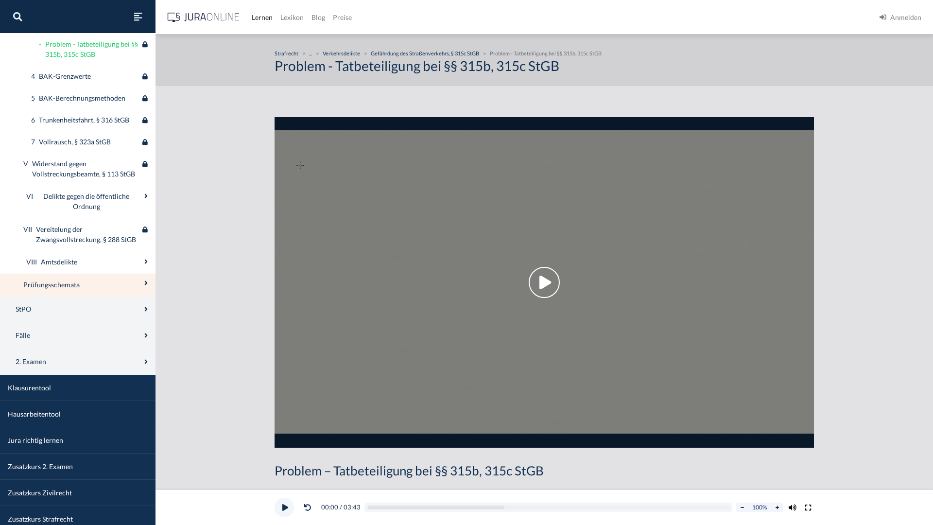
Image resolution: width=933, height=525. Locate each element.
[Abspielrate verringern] (742, 507)
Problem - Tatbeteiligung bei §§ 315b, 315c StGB (546, 53)
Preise (342, 17)
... (310, 53)
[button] (309, 507)
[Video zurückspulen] (307, 507)
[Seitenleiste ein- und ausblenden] (138, 16)
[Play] (284, 507)
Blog (318, 17)
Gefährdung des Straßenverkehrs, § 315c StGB (425, 53)
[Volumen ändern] (792, 507)
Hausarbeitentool (34, 414)
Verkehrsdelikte (341, 53)
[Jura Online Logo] (203, 17)
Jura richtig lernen (35, 440)
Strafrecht (286, 53)
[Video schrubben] (548, 508)
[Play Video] (544, 282)
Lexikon (292, 17)
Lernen (262, 17)
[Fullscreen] (808, 507)
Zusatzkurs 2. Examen (40, 466)
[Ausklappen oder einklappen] (146, 196)
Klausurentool (29, 388)
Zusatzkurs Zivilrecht (40, 493)
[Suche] (17, 16)
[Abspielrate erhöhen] (777, 507)
